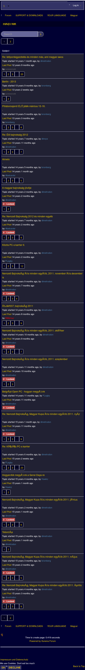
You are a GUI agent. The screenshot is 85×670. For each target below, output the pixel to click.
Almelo (6, 159)
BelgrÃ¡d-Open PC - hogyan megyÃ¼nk (23, 391)
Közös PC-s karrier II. (13, 244)
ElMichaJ (9, 317)
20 (22, 74)
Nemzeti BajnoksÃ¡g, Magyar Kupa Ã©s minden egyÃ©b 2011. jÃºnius (39, 499)
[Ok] (3, 667)
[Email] (25, 654)
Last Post (6, 65)
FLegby (9, 260)
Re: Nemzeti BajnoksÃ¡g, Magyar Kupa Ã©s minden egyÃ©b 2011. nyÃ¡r (41, 414)
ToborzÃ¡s (7, 532)
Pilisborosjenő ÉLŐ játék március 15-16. (23, 106)
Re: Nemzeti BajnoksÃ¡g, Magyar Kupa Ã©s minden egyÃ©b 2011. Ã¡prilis (42, 585)
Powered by (35, 640)
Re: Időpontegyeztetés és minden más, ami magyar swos (32, 56)
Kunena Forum (49, 640)
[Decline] (14, 667)
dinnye (45, 138)
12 (22, 266)
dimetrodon (45, 60)
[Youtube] (18, 654)
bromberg (46, 85)
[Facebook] (3, 654)
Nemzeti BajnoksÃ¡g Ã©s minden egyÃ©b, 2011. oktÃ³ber (33, 330)
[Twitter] (11, 654)
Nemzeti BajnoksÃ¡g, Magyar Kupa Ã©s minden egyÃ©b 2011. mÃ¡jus (39, 556)
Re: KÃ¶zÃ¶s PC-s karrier (16, 446)
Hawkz (45, 478)
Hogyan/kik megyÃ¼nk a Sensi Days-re (23, 475)
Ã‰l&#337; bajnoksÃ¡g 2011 (17, 305)
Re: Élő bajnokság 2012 (15, 134)
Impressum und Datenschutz (14, 659)
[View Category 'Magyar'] (9, 24)
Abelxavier (10, 175)
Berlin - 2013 (9, 81)
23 (22, 467)
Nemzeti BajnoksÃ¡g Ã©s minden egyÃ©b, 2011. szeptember (35, 359)
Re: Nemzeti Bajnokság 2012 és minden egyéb (27, 216)
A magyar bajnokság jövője (16, 187)
